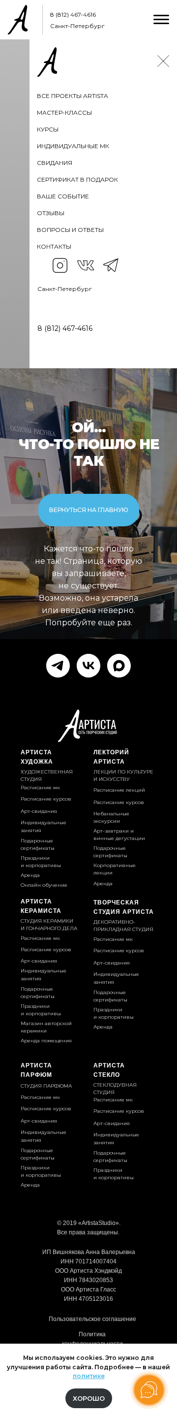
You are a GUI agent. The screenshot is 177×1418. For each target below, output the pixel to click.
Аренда (103, 883)
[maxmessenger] (119, 665)
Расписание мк (113, 939)
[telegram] (58, 665)
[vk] (88, 665)
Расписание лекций (119, 790)
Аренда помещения (46, 1040)
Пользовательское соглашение (92, 1319)
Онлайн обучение (44, 885)
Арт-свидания (111, 963)
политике (89, 1376)
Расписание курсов (118, 950)
